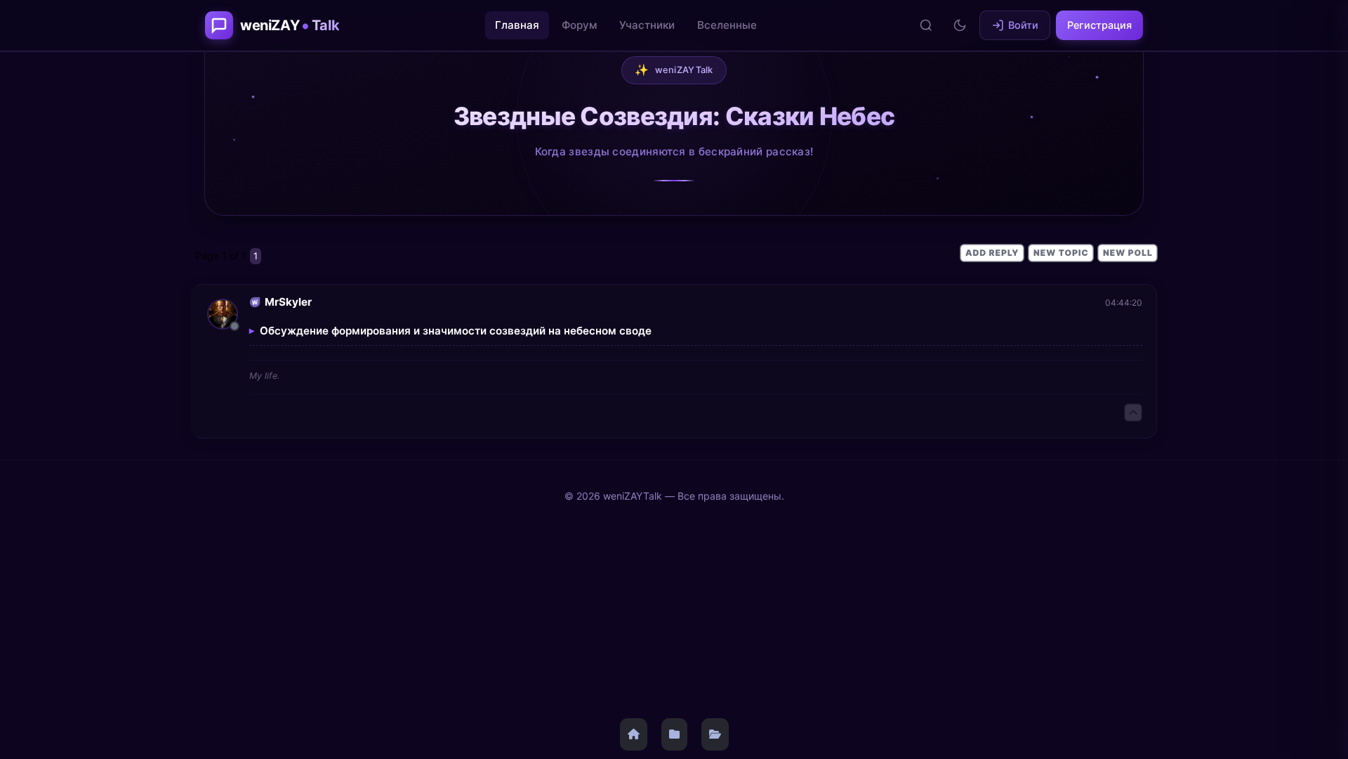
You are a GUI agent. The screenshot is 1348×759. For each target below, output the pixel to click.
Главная (517, 25)
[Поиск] (926, 25)
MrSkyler (288, 302)
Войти (1023, 25)
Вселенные (727, 25)
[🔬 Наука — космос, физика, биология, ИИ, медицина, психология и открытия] (674, 734)
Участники (647, 25)
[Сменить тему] (960, 25)
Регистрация (1099, 25)
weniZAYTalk (674, 70)
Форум (579, 25)
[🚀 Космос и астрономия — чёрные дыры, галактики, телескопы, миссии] (715, 734)
